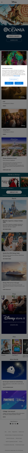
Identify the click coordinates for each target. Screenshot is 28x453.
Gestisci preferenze (13, 79)
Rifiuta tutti (9, 83)
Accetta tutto (19, 83)
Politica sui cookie (17, 75)
